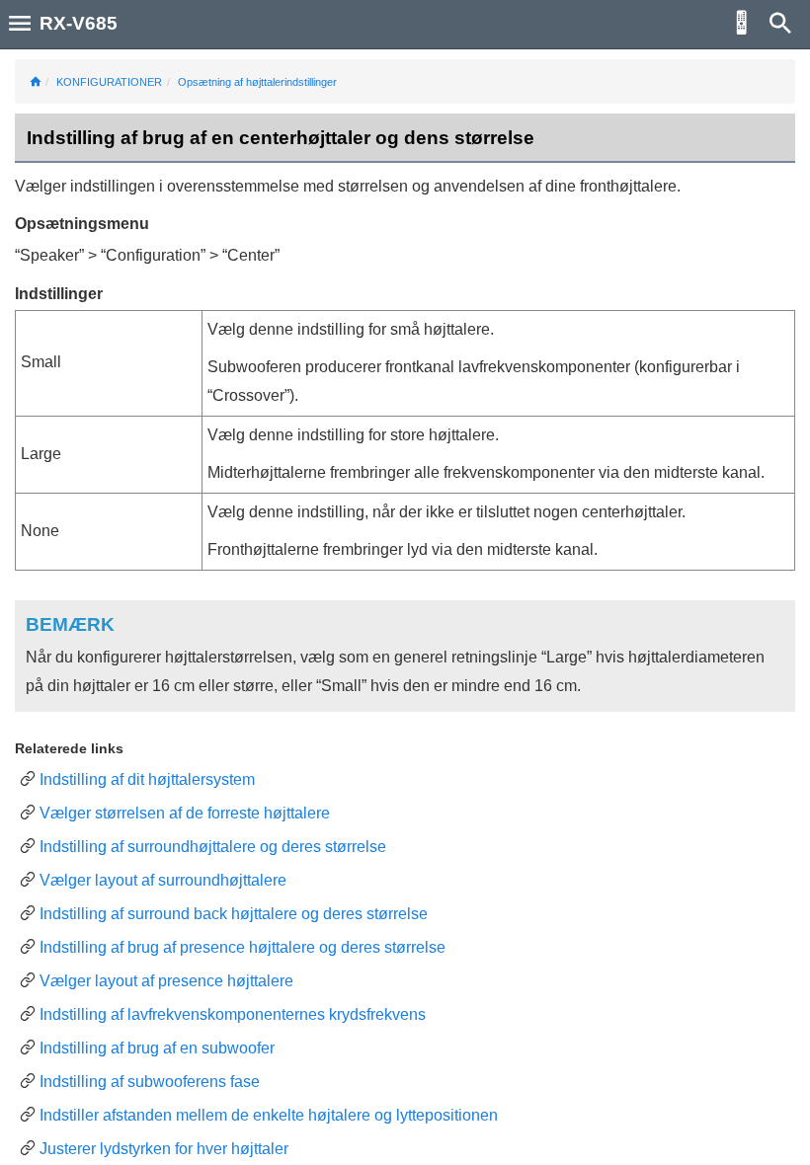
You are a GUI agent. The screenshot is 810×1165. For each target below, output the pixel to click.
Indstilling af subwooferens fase (150, 1081)
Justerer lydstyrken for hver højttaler (164, 1148)
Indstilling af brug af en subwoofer (157, 1048)
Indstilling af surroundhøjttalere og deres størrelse (213, 846)
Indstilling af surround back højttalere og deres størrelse (234, 913)
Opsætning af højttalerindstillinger (257, 82)
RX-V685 (79, 23)
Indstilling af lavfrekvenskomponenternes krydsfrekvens (233, 1014)
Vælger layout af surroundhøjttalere (163, 880)
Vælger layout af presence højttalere (166, 980)
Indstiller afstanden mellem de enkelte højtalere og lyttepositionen (269, 1115)
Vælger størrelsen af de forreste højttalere (185, 813)
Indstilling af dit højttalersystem (147, 779)
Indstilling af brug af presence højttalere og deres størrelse (243, 947)
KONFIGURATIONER (109, 82)
